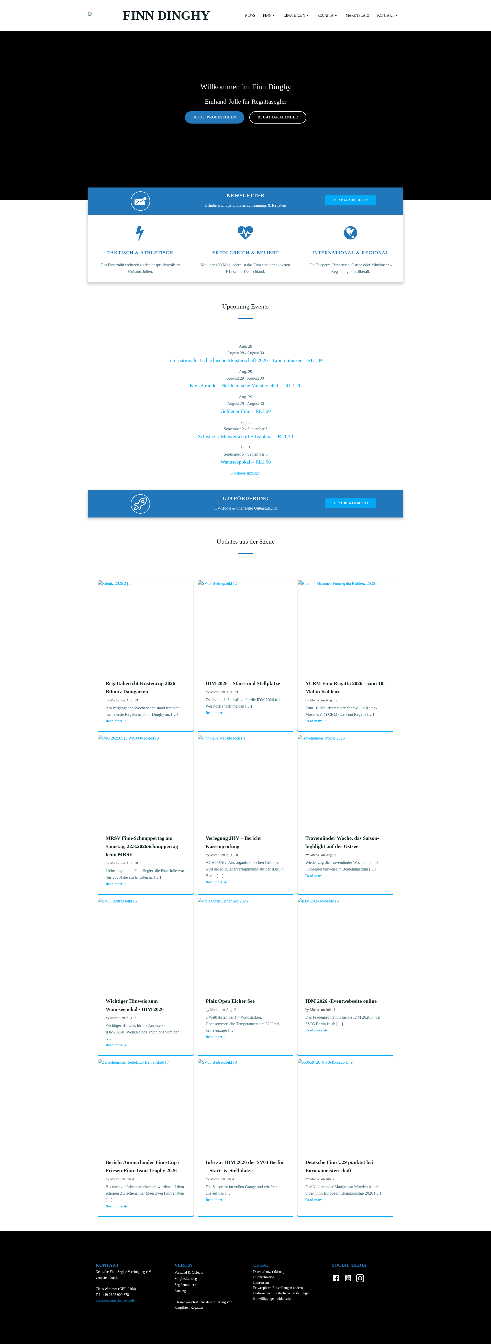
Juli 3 (330, 1179)
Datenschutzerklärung (268, 1272)
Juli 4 (130, 1179)
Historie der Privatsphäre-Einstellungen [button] (281, 1293)
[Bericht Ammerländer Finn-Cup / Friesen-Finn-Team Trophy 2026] (145, 1104)
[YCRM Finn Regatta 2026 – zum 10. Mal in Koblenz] (345, 625)
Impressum (261, 1282)
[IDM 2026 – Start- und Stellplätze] (245, 625)
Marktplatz (358, 15)
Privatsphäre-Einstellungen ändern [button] (278, 1288)
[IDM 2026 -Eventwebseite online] (345, 943)
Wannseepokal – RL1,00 (245, 462)
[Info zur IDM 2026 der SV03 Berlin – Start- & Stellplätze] (245, 1104)
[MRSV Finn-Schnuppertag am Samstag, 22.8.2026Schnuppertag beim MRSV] (145, 780)
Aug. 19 (132, 700)
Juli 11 (330, 1010)
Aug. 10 (132, 863)
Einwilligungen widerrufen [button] (272, 1299)
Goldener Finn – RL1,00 (245, 411)
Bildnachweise (263, 1277)
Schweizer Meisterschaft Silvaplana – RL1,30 (245, 436)
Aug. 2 (331, 855)
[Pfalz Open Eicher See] (245, 943)
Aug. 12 (332, 700)
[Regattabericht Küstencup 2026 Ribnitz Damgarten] (145, 625)
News (250, 15)
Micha (114, 700)
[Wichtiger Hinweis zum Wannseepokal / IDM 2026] (145, 943)
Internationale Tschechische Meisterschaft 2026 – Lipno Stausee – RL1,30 (245, 360)
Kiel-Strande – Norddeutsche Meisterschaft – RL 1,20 (246, 385)
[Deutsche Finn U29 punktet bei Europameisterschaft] (345, 1104)
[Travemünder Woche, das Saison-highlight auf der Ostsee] (345, 780)
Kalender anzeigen (245, 473)
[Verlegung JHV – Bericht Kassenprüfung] (245, 780)
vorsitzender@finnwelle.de (115, 1300)
